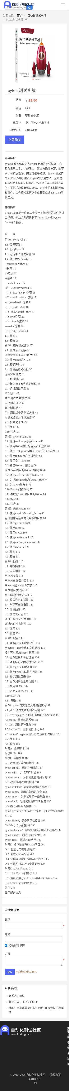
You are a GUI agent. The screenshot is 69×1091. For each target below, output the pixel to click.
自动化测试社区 (35, 1074)
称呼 (7, 919)
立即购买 (14, 139)
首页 (19, 15)
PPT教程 (67, 1064)
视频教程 (67, 1045)
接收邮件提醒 (17, 945)
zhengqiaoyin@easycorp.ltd (68, 1055)
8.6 (34, 1079)
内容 (7, 953)
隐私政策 (55, 1074)
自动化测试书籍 (36, 15)
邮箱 (7, 934)
